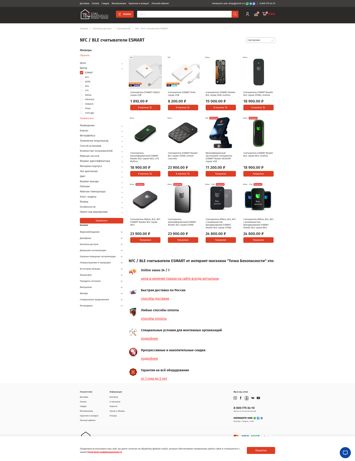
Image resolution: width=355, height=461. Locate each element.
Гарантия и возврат (139, 3)
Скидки (105, 3)
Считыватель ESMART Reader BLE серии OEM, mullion (220, 93)
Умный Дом (86, 275)
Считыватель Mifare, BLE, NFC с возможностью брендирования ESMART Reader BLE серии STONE (221, 223)
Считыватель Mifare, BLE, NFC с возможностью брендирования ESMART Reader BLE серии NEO (258, 223)
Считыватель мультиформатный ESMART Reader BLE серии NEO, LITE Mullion (144, 157)
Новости (113, 406)
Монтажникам (119, 3)
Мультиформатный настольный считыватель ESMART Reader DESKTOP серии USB (219, 157)
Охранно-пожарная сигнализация (98, 256)
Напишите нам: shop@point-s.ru (229, 3)
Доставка (84, 3)
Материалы (86, 287)
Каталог (127, 14)
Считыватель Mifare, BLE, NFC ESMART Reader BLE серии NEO (145, 222)
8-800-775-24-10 (267, 3)
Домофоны (85, 238)
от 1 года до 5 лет (154, 378)
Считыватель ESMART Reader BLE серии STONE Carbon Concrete (183, 156)
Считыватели (123, 28)
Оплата (95, 3)
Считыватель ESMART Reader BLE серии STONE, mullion (258, 93)
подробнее (149, 338)
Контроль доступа (102, 28)
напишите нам (243, 418)
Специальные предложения (94, 299)
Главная (84, 28)
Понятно (261, 450)
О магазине (115, 402)
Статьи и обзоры (117, 411)
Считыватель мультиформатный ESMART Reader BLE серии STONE (182, 222)
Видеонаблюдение (90, 232)
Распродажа (86, 305)
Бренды (84, 293)
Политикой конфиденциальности (104, 452)
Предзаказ (220, 173)
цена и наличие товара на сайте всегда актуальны (180, 278)
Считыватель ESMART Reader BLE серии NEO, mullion (258, 154)
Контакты (114, 397)
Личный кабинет (160, 3)
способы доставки (155, 298)
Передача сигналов (90, 281)
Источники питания (90, 269)
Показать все (87, 118)
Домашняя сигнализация (93, 250)
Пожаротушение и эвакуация (95, 262)
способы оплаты (154, 318)
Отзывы (113, 416)
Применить (101, 220)
